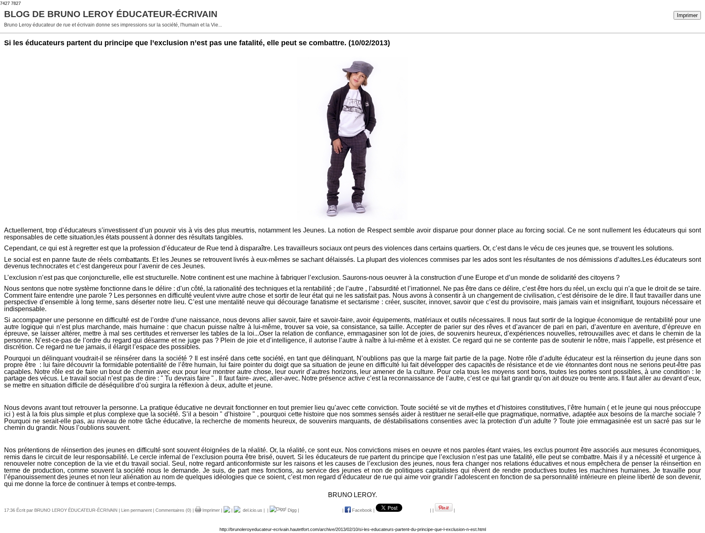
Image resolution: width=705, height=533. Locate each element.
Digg (291, 510)
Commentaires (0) (173, 510)
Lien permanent (136, 510)
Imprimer (687, 15)
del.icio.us (251, 510)
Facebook (361, 510)
